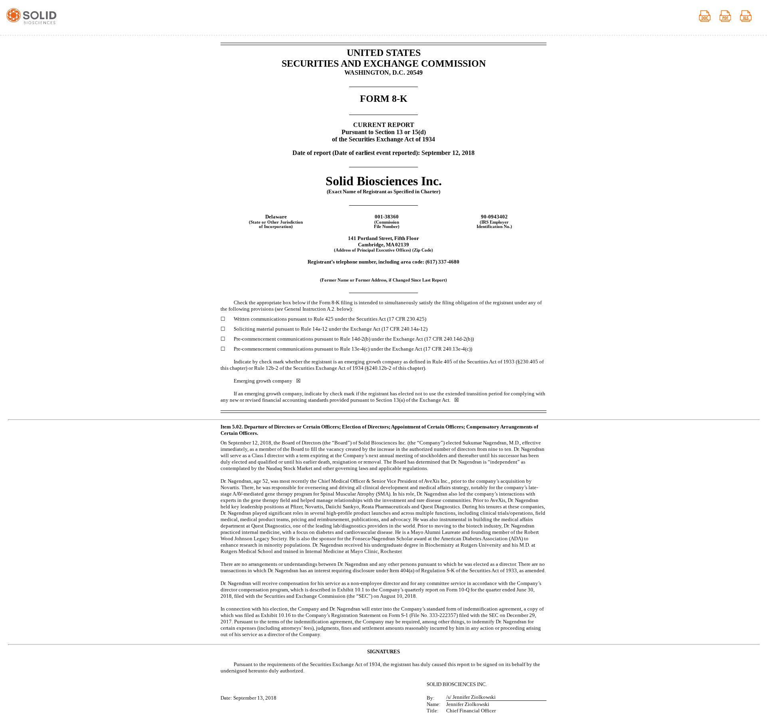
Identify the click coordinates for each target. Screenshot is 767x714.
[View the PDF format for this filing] (729, 17)
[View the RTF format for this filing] (709, 17)
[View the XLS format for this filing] (750, 17)
